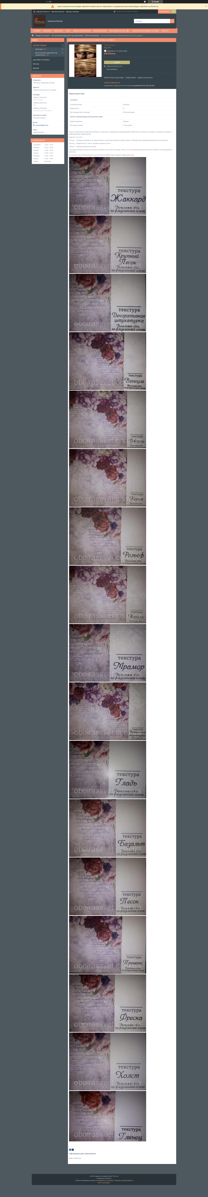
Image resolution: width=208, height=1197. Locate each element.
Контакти (58, 31)
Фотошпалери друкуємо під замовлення (68, 35)
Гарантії (165, 31)
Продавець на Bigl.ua (104, 1178)
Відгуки (36, 68)
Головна (36, 31)
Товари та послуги (42, 35)
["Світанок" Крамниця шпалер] (40, 21)
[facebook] (70, 1150)
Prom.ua (115, 1176)
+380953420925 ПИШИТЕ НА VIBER (145, 31)
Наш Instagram (100, 31)
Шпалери (47, 31)
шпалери (129, 150)
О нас (68, 31)
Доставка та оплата (41, 60)
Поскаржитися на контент (105, 1180)
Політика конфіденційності (124, 1180)
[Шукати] (172, 21)
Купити (117, 62)
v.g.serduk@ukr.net (41, 125)
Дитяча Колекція (92, 35)
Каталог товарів (39, 45)
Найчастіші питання (82, 31)
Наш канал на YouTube (119, 31)
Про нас (36, 64)
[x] (73, 1150)
